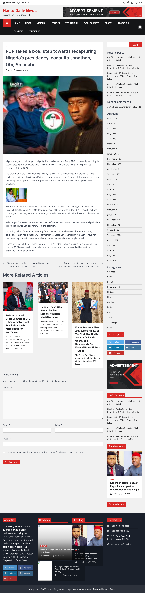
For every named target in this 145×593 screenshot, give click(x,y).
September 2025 (114, 174)
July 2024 (111, 245)
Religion (110, 312)
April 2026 (111, 138)
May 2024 (111, 255)
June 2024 (111, 250)
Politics (56, 23)
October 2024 (113, 229)
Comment (8, 387)
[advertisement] (102, 12)
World (109, 327)
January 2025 (113, 214)
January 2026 (113, 153)
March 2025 (112, 204)
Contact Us (34, 31)
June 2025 (111, 189)
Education (123, 23)
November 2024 (114, 224)
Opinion (110, 302)
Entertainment (91, 23)
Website (7, 438)
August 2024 (112, 240)
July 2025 (111, 184)
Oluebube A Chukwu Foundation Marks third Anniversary (123, 86)
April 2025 (111, 199)
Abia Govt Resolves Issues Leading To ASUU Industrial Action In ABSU (122, 94)
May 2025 (111, 194)
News (28, 23)
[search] (140, 27)
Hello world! (136, 106)
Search (135, 44)
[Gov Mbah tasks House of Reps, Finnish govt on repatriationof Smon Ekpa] (124, 463)
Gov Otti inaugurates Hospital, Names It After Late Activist (123, 59)
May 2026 (111, 133)
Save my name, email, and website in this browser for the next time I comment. (45, 452)
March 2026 (112, 143)
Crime (109, 276)
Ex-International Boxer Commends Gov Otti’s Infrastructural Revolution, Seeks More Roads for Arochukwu (18, 324)
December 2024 (114, 219)
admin (10, 70)
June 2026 (111, 128)
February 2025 (113, 209)
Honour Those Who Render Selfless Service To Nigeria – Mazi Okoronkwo (51, 312)
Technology (71, 23)
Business (18, 31)
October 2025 (113, 169)
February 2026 (113, 148)
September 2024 (114, 234)
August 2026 (112, 118)
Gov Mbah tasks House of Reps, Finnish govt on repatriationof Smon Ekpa (124, 486)
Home (17, 23)
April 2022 (111, 260)
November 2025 (114, 163)
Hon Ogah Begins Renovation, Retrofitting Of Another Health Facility (123, 67)
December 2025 (114, 158)
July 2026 (111, 123)
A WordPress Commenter (118, 106)
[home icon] (7, 23)
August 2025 (112, 179)
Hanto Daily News (20, 10)
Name (6, 425)
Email (58, 425)
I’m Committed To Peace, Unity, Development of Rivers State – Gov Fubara (122, 76)
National (41, 23)
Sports (108, 23)
